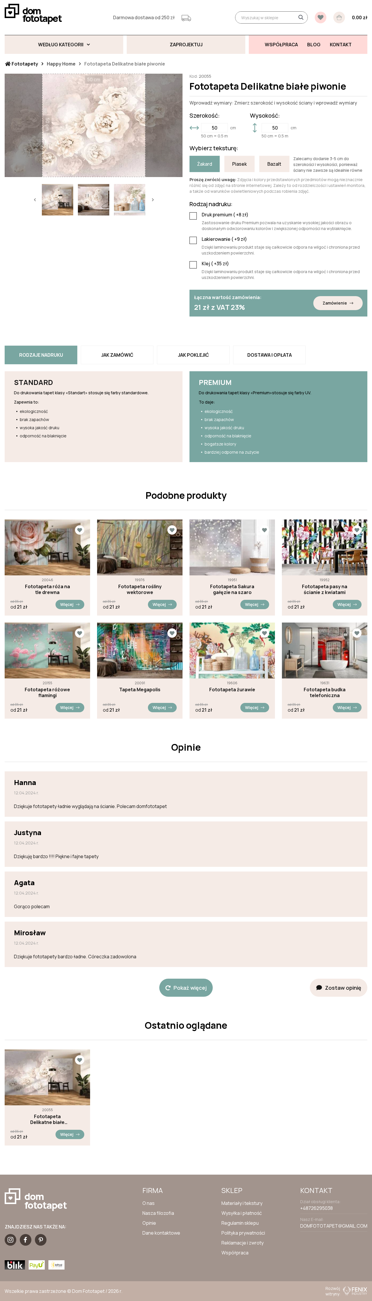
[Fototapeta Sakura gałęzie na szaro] (232, 547)
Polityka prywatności (243, 1233)
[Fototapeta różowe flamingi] (47, 650)
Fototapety (24, 64)
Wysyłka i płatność (241, 1213)
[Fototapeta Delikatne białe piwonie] (47, 1077)
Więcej (67, 604)
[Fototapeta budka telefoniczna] (324, 650)
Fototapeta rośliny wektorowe (140, 589)
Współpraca (234, 1252)
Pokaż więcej (190, 987)
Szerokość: (204, 116)
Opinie (149, 1223)
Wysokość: (265, 116)
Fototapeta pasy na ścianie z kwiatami (324, 589)
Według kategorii (60, 44)
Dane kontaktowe (161, 1233)
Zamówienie (335, 303)
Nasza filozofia (158, 1213)
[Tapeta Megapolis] (140, 650)
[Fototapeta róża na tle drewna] (47, 547)
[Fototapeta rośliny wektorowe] (140, 547)
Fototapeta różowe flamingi (47, 692)
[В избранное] (320, 17)
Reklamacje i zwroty (242, 1243)
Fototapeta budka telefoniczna (325, 692)
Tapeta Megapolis (139, 689)
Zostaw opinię (343, 987)
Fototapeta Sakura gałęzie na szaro (232, 589)
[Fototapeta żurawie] (232, 650)
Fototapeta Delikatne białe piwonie (47, 1119)
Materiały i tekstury (241, 1203)
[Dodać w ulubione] (79, 530)
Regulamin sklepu (240, 1223)
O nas (148, 1203)
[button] (34, 200)
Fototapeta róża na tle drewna (47, 589)
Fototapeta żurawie (232, 689)
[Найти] (300, 17)
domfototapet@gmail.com (333, 1226)
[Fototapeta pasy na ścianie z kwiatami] (324, 547)
